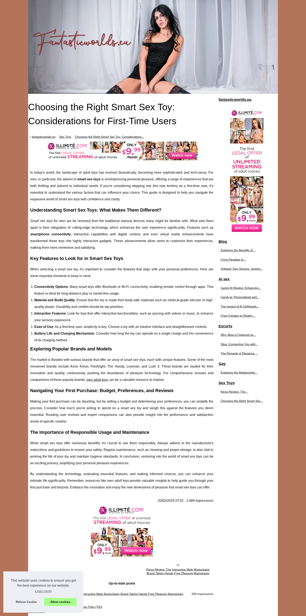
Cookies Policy (87, 606)
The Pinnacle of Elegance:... (239, 353)
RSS (99, 606)
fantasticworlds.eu (44, 136)
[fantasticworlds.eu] (153, 47)
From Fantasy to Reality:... (238, 315)
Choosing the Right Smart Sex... (242, 401)
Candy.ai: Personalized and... (240, 297)
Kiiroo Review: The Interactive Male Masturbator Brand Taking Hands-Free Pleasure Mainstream (178, 571)
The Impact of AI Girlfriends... (240, 306)
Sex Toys (65, 136)
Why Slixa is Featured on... (238, 334)
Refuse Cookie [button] (26, 601)
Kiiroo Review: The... (234, 391)
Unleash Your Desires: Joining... (242, 268)
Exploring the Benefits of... (238, 250)
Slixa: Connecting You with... (239, 344)
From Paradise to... (233, 259)
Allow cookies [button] (60, 601)
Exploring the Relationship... (239, 372)
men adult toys (97, 379)
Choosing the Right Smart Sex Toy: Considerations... (109, 136)
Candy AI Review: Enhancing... (241, 288)
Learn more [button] (43, 591)
